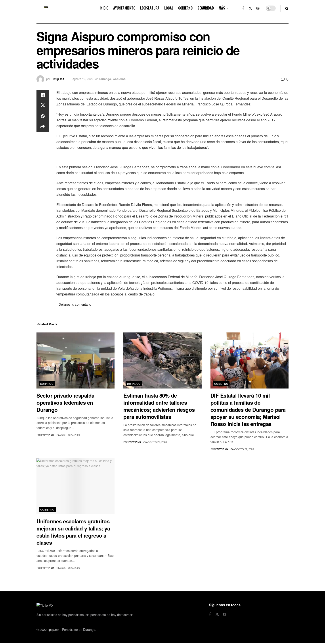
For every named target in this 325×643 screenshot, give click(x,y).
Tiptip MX (57, 79)
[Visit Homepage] (46, 8)
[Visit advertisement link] (172, 158)
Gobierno (185, 8)
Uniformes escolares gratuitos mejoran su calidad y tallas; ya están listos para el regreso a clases (73, 531)
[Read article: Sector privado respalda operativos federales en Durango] (75, 360)
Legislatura (149, 8)
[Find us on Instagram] (258, 8)
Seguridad (205, 8)
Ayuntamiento (124, 8)
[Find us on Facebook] (243, 8)
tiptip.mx (53, 629)
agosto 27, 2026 (69, 435)
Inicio (104, 8)
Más (222, 8)
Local (168, 8)
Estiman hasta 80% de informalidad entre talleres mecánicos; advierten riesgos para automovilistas (159, 406)
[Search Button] (287, 8)
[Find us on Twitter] (250, 8)
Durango (105, 79)
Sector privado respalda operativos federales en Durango (65, 402)
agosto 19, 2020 (83, 79)
